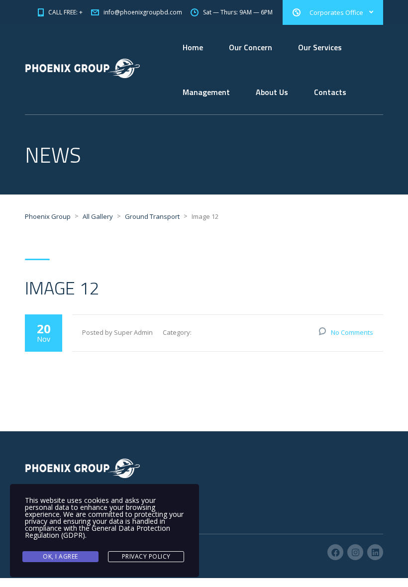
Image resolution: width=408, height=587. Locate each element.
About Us (272, 92)
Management (206, 92)
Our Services (320, 47)
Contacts (330, 92)
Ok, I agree (60, 556)
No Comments (352, 332)
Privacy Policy (146, 556)
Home (193, 47)
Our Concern (250, 47)
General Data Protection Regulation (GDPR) (97, 531)
